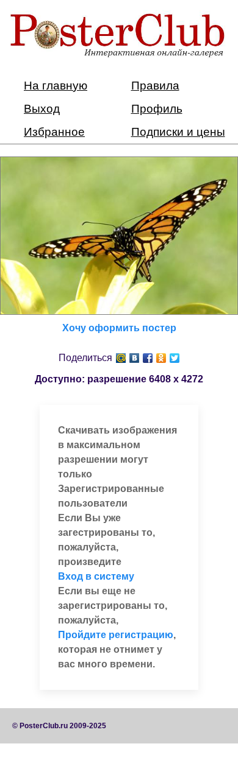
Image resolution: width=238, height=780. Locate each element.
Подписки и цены (178, 131)
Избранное (54, 131)
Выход (42, 108)
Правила (155, 85)
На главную (55, 85)
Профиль (156, 108)
